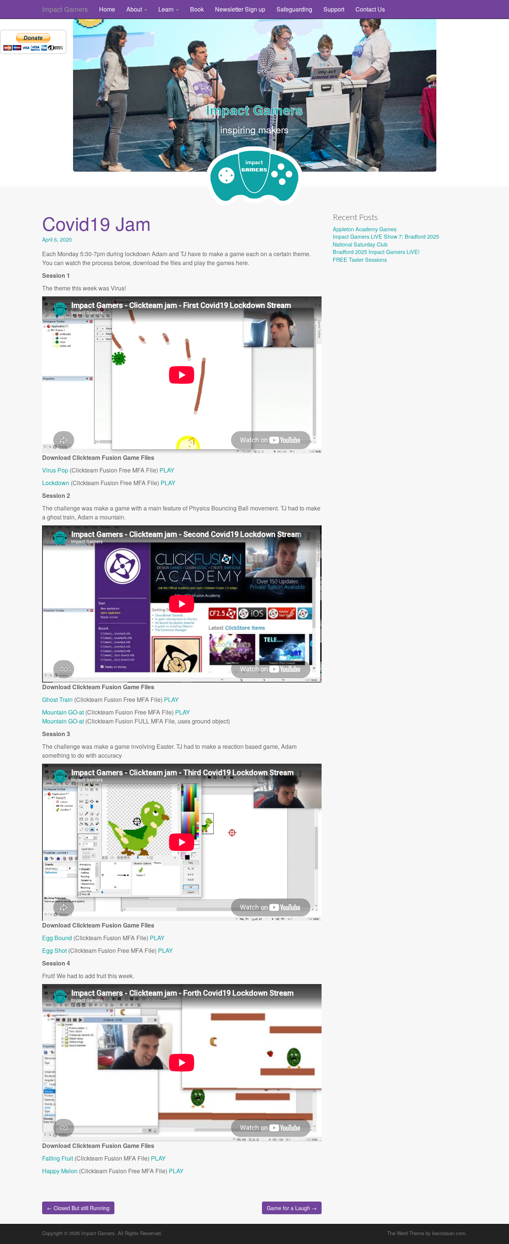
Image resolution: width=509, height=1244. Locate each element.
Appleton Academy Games (364, 229)
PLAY (166, 470)
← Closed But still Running (78, 1208)
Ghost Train (57, 699)
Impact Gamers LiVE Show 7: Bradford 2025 (386, 236)
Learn (166, 9)
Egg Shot (54, 950)
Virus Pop (55, 470)
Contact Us (370, 9)
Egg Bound (57, 937)
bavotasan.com (448, 1233)
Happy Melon (60, 1171)
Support (333, 9)
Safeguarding (294, 9)
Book (197, 9)
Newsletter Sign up (240, 9)
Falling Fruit (57, 1158)
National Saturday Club (360, 244)
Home (107, 9)
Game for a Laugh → (292, 1208)
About (134, 9)
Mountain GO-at (63, 712)
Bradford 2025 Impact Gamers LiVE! (376, 251)
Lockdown (55, 482)
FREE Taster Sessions (360, 259)
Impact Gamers (65, 9)
